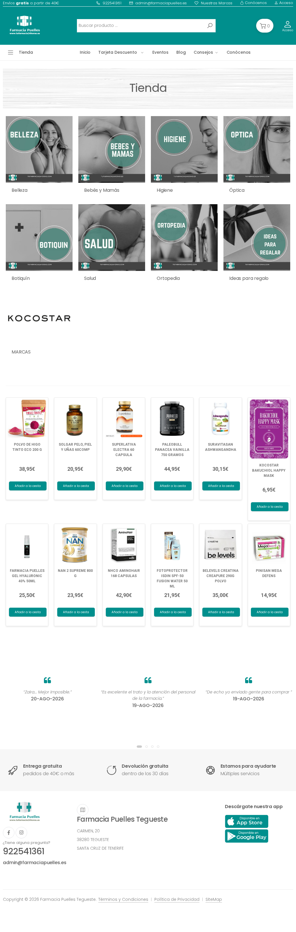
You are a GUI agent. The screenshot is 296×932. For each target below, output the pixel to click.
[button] (264, 26)
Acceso (285, 2)
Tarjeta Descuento (117, 52)
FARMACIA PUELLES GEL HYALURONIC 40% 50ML (27, 576)
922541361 (112, 3)
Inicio (85, 52)
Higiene (165, 190)
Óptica (237, 190)
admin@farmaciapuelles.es (161, 3)
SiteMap (214, 899)
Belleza (19, 190)
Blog (181, 52)
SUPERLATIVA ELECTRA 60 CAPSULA (124, 449)
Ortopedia (168, 278)
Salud (90, 278)
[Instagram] (21, 832)
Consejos (203, 52)
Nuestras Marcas (216, 3)
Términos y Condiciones (123, 899)
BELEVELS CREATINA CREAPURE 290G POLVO (220, 576)
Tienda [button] (26, 52)
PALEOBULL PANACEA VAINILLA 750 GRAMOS (172, 449)
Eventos (160, 52)
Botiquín (21, 278)
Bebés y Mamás (101, 190)
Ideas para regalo (249, 278)
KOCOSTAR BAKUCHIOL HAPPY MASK (269, 470)
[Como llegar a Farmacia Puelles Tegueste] (82, 810)
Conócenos (255, 2)
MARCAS (21, 352)
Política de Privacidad (176, 899)
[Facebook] (8, 832)
